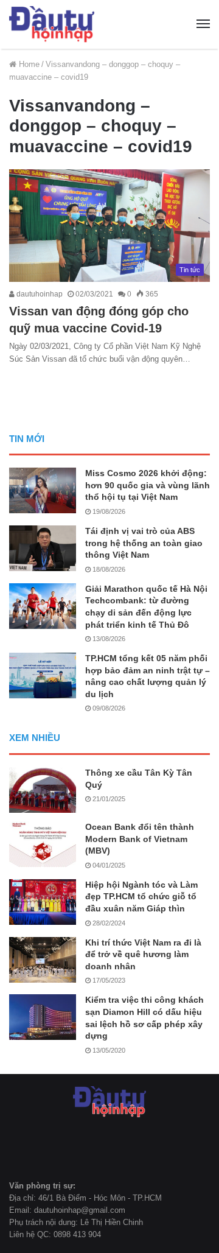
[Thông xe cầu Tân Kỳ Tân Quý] (42, 790)
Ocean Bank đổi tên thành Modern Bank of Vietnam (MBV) (139, 838)
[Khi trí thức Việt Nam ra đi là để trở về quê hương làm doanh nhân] (42, 960)
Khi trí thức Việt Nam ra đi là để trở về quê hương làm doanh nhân (143, 954)
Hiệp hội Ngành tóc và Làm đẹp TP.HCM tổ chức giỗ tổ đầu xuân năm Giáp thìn (141, 896)
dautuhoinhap (39, 294)
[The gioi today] (51, 24)
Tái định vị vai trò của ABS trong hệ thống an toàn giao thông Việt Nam (144, 543)
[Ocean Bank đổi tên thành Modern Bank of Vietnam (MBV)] (42, 844)
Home (28, 64)
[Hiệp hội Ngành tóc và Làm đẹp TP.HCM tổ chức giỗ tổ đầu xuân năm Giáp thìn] (42, 902)
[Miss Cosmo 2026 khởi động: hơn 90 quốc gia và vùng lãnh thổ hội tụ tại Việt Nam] (42, 490)
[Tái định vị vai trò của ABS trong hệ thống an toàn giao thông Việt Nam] (42, 548)
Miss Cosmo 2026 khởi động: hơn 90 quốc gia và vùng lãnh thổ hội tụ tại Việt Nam (147, 485)
